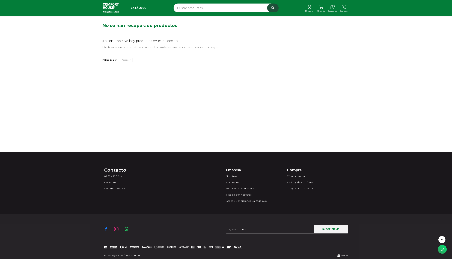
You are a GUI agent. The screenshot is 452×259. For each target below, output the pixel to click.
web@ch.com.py (114, 188)
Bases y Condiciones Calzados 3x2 (246, 200)
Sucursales (232, 182)
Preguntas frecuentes (300, 188)
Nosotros (231, 176)
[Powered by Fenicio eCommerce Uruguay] (342, 255)
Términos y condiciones (240, 188)
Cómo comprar (296, 176)
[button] (273, 8)
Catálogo (139, 8)
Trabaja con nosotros (238, 194)
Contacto (110, 182)
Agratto (125, 60)
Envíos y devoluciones (300, 182)
